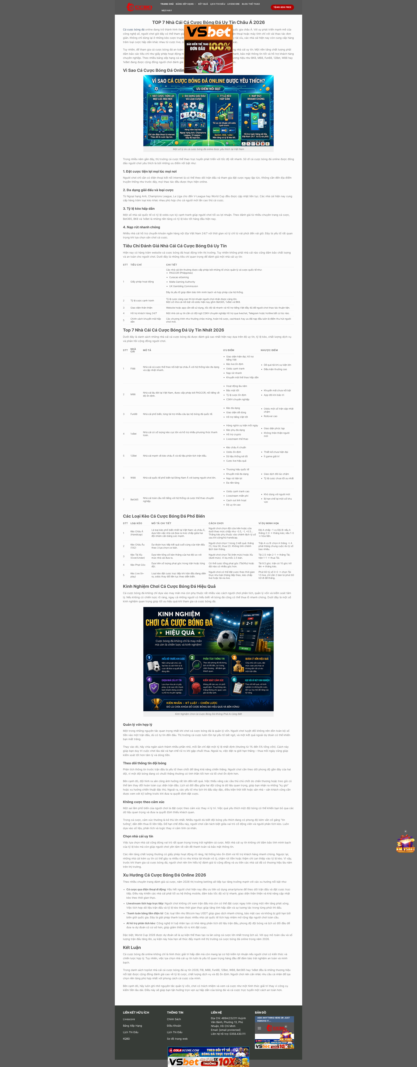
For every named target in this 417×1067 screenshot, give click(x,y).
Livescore (233, 4)
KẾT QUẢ (203, 4)
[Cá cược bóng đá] (139, 7)
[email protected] (230, 1030)
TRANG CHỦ (166, 4)
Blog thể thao (251, 4)
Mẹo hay (167, 10)
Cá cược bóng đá (133, 29)
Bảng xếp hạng (185, 4)
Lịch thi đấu (217, 4)
